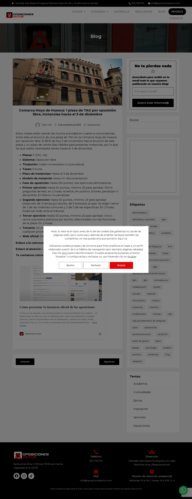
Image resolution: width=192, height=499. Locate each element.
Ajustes (132, 256)
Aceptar (121, 265)
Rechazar (96, 265)
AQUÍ (65, 253)
